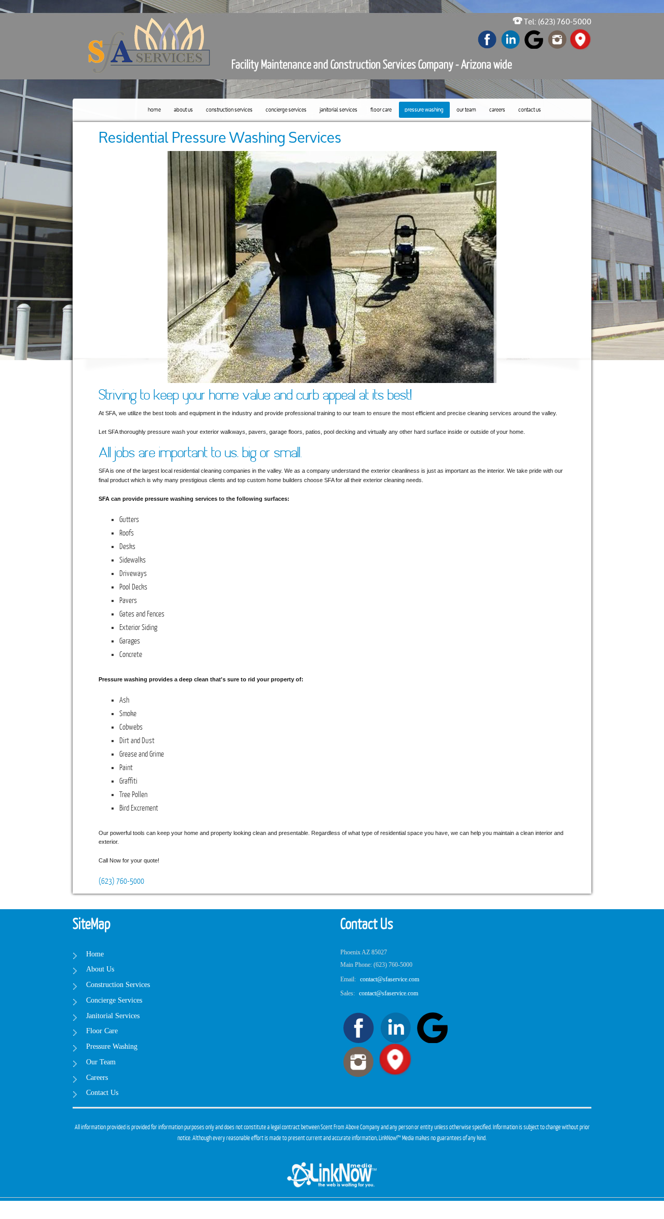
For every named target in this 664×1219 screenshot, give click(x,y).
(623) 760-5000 (121, 881)
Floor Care (381, 110)
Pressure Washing (424, 110)
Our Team (466, 110)
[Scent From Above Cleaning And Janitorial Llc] (150, 27)
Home (154, 110)
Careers (497, 110)
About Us (183, 110)
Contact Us (529, 110)
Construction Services (229, 110)
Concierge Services (286, 110)
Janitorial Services (338, 110)
